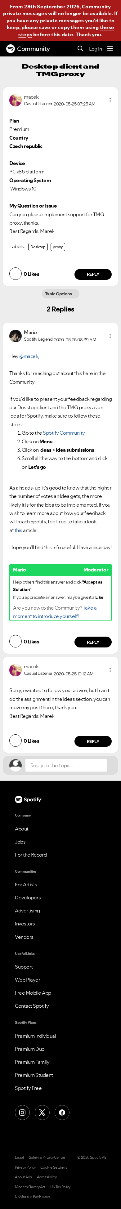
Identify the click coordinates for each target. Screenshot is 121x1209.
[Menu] (110, 48)
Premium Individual (35, 1035)
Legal (19, 1157)
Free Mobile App (33, 992)
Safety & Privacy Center (47, 1157)
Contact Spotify (32, 1005)
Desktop (38, 246)
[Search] (80, 48)
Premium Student (34, 1075)
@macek (28, 356)
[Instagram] (22, 1112)
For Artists (26, 884)
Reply (93, 274)
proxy (58, 246)
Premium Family (32, 1062)
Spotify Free (28, 1088)
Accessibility (47, 1177)
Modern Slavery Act (30, 1186)
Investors (25, 923)
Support (24, 966)
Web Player (27, 979)
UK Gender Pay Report (32, 1196)
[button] (110, 100)
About (22, 828)
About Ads (23, 1177)
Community (33, 48)
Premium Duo (30, 1049)
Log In (95, 48)
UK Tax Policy (60, 1186)
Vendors (24, 937)
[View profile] (15, 99)
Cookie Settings (53, 1167)
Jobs (20, 841)
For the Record (31, 854)
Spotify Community (64, 432)
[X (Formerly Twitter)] (42, 1112)
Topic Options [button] (58, 294)
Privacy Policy (25, 1167)
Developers (28, 897)
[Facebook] (62, 1112)
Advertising (27, 910)
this (18, 530)
